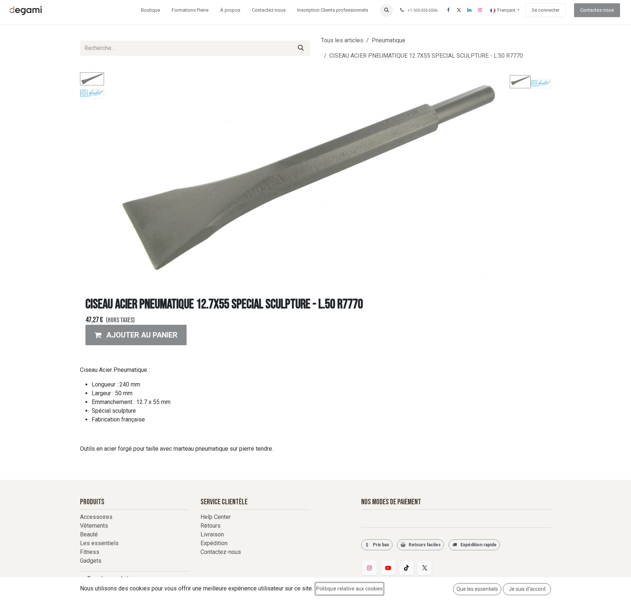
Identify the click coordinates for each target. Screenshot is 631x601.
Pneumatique (388, 40)
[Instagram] (480, 10)
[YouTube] (388, 567)
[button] (386, 10)
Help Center (215, 516)
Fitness (89, 551)
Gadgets (91, 560)
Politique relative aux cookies (349, 589)
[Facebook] (448, 10)
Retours (210, 525)
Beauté (89, 534)
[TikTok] (406, 567)
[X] (458, 10)
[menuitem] (150, 10)
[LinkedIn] (469, 10)
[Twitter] (424, 567)
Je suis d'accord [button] (527, 589)
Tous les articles (342, 40)
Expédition (213, 543)
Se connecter (545, 10)
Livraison (212, 534)
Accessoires (96, 516)
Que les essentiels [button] (477, 589)
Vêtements (94, 525)
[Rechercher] (301, 48)
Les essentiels (99, 543)
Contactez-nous (597, 10)
